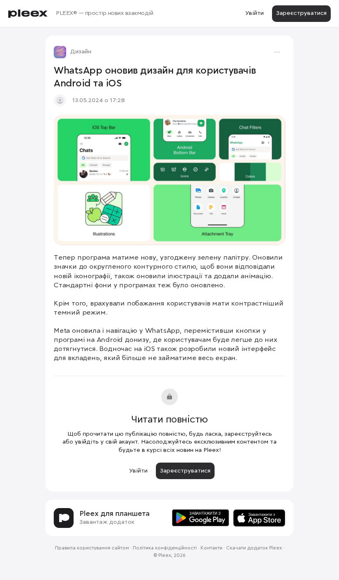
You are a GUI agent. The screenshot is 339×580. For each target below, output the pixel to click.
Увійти (254, 13)
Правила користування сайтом (92, 548)
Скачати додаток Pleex (254, 548)
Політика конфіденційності (165, 548)
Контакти (211, 548)
